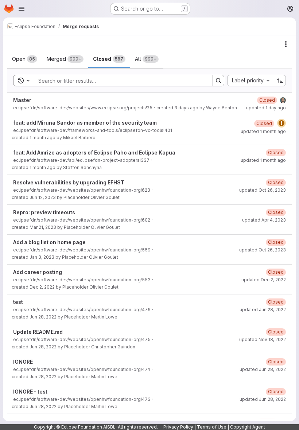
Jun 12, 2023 (43, 197)
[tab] (24, 59)
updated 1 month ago (263, 131)
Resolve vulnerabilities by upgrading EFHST (68, 182)
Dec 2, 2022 (42, 287)
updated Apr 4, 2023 (264, 220)
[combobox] (250, 80)
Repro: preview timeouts (44, 212)
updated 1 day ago (266, 107)
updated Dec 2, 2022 (263, 279)
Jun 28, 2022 (43, 317)
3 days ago (186, 107)
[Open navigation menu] (21, 9)
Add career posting (37, 272)
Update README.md (38, 332)
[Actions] (286, 44)
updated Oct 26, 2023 (262, 190)
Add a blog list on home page (49, 242)
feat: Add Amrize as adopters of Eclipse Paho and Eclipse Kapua (94, 152)
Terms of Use (211, 427)
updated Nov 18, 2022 (262, 339)
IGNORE (23, 362)
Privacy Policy (178, 427)
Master (22, 100)
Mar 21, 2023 (43, 227)
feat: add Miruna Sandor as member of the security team (85, 123)
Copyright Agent (247, 427)
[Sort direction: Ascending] (280, 80)
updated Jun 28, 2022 (263, 309)
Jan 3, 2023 (42, 257)
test (18, 302)
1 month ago (42, 137)
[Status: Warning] (281, 123)
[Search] (218, 80)
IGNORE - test (30, 391)
